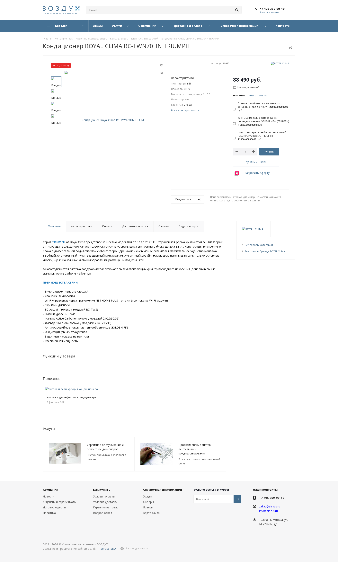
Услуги (147, 496)
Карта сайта (151, 513)
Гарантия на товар (105, 507)
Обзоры (148, 502)
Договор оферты (54, 507)
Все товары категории (259, 245)
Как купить (101, 489)
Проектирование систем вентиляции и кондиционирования (195, 449)
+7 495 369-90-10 (272, 9)
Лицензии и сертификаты (59, 502)
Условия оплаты (104, 496)
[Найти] (237, 10)
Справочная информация (162, 489)
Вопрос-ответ (102, 513)
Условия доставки (105, 502)
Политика (49, 513)
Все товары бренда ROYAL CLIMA (265, 251)
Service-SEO (108, 548)
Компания (50, 489)
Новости (48, 496)
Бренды (148, 507)
